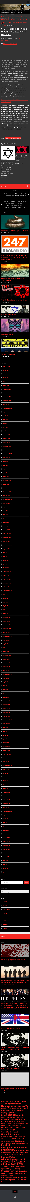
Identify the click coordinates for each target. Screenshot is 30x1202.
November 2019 (7, 666)
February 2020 (7, 655)
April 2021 (5, 609)
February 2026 (7, 389)
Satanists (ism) (8, 1166)
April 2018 (5, 739)
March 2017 (6, 788)
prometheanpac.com (21, 1150)
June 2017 (5, 777)
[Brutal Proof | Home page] (3, 22)
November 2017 (7, 758)
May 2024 (5, 469)
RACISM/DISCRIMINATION (7, 1152)
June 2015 (5, 864)
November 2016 (7, 803)
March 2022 (6, 568)
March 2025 (6, 431)
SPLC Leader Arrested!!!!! (8, 315)
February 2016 (7, 834)
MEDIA (13, 1138)
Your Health (21, 1179)
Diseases (22, 1125)
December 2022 (7, 533)
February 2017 (7, 792)
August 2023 (6, 503)
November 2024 (7, 446)
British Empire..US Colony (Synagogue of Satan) (14, 1107)
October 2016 (6, 807)
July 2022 (5, 552)
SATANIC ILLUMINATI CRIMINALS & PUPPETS (14, 1162)
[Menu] (28, 2)
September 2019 (7, 674)
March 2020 (6, 651)
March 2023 (6, 522)
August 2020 (6, 640)
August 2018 (6, 723)
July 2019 (5, 682)
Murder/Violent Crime (7, 1141)
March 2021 (6, 613)
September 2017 (7, 765)
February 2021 (7, 617)
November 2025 (7, 400)
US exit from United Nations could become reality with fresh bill (14, 32)
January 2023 (6, 530)
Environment (18, 1130)
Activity (5, 905)
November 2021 (7, 583)
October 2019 (6, 670)
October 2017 (6, 761)
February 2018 (7, 746)
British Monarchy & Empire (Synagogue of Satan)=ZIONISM (12, 1112)
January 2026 (6, 393)
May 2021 (5, 606)
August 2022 (6, 549)
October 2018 (6, 716)
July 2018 (5, 727)
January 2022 (6, 575)
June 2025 (5, 419)
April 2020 (5, 647)
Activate (5, 901)
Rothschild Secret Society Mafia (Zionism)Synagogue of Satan (13, 1158)
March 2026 (6, 385)
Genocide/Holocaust (9, 1132)
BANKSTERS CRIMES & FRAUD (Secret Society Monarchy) (14, 1103)
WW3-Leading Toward (8, 1180)
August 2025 (6, 412)
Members (5, 924)
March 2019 (6, 697)
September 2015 (7, 853)
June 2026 (5, 374)
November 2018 (7, 712)
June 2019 (5, 685)
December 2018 (7, 708)
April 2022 (5, 564)
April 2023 (5, 518)
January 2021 (6, 621)
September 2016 (7, 811)
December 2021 (7, 579)
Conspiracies (6, 909)
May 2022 (5, 560)
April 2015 (5, 872)
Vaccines (3, 1173)
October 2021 (6, 587)
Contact (5, 913)
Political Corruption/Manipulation (11, 12)
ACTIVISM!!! (5, 1101)
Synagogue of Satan (10, 1171)
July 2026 (5, 370)
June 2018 (5, 731)
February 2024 (7, 480)
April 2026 (5, 381)
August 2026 (6, 366)
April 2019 (5, 693)
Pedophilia (8, 1143)
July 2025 (5, 416)
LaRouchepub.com (6, 1139)
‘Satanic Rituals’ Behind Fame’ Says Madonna (14, 300)
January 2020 (6, 659)
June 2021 (5, 602)
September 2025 (7, 408)
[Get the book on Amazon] (28, 186)
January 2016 (6, 838)
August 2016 (6, 815)
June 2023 (5, 511)
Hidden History (17, 1134)
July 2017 (5, 773)
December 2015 (7, 841)
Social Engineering (19, 1166)
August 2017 (6, 769)
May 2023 (5, 514)
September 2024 (7, 454)
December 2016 (7, 800)
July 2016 (5, 819)
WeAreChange (10, 1175)
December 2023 (7, 488)
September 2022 (7, 545)
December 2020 (7, 625)
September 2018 (7, 720)
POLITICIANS (7, 1150)
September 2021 (7, 590)
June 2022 (5, 556)
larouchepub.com (20, 1136)
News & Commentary (7, 334)
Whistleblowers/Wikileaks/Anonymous (14, 1177)
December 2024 (7, 442)
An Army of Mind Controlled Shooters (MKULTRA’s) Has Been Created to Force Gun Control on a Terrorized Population (15, 982)
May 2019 (5, 689)
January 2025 (6, 438)
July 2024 (5, 461)
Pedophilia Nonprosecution (20, 1143)
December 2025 (7, 397)
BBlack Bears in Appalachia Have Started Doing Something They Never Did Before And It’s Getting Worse (14, 257)
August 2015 (6, 857)
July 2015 (5, 860)
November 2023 (7, 492)
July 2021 (5, 598)
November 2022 (7, 537)
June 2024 (5, 465)
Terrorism (23, 1171)
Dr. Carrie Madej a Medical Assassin (10, 1028)
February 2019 (7, 701)
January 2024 (6, 484)
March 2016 (6, 830)
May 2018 (5, 735)
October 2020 (6, 632)
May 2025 (5, 423)
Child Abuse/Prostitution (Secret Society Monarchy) (13, 1119)
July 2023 (5, 507)
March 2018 (6, 742)
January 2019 (6, 704)
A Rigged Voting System (8, 354)
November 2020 (7, 628)
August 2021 (6, 594)
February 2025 (7, 435)
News (17, 1140)
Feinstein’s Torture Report (10, 917)
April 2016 (5, 826)
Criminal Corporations (14, 1123)
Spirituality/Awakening (10, 1168)
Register (5, 928)
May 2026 (5, 378)
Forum (4, 921)
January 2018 (6, 750)
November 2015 (7, 845)
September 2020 (7, 636)
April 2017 (5, 784)
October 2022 (6, 541)
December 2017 (7, 754)
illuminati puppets (7, 1136)
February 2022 (7, 571)
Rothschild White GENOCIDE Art (10, 1069)
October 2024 (6, 450)
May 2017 (5, 780)
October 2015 (6, 849)
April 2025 (5, 427)
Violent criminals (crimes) (16, 1173)
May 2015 (5, 868)
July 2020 (5, 644)
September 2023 (7, 499)
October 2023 (6, 495)
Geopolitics (7, 1134)
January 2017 (6, 796)
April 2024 (5, 473)
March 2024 (6, 476)
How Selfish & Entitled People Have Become (14, 231)
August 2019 (6, 678)
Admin (4, 25)
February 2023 (7, 526)
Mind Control (20, 1139)
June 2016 (5, 822)
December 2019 (7, 663)
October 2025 (6, 404)
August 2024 (6, 457)
